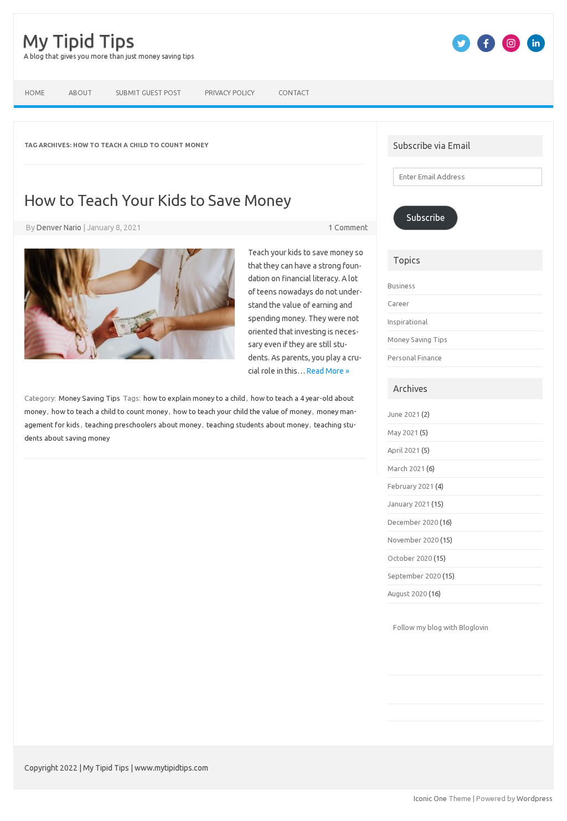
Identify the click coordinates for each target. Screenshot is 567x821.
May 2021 (403, 432)
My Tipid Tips (78, 40)
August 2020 (407, 593)
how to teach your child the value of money (242, 411)
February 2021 (411, 486)
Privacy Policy (230, 92)
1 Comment (348, 227)
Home (35, 92)
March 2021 (406, 468)
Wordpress (535, 798)
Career (398, 303)
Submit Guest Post (148, 92)
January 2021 (409, 504)
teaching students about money (257, 424)
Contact (294, 92)
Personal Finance (415, 358)
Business (401, 286)
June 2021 (404, 414)
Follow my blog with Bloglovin (440, 627)
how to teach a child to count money (109, 411)
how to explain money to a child (194, 398)
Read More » (328, 370)
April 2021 (404, 450)
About (80, 92)
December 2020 (413, 522)
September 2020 (414, 576)
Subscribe (425, 218)
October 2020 (410, 558)
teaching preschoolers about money (143, 424)
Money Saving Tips (89, 398)
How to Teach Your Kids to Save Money (157, 200)
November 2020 (413, 540)
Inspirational (407, 322)
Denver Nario (59, 227)
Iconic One (430, 798)
